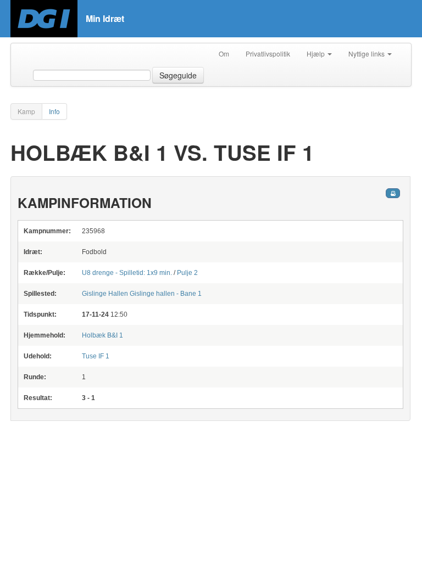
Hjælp (316, 53)
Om (224, 53)
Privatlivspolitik (268, 53)
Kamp (26, 111)
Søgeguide (178, 75)
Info (54, 111)
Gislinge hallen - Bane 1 (142, 293)
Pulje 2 (187, 273)
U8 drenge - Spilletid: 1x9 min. (127, 273)
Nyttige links (367, 53)
